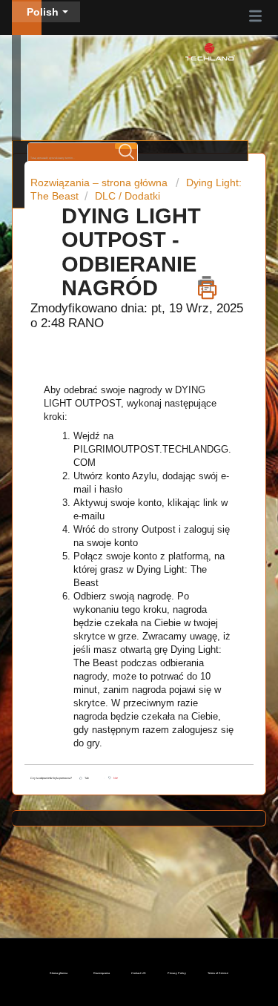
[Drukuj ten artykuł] (207, 284)
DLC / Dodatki (127, 196)
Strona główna (58, 973)
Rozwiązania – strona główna (100, 182)
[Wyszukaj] (126, 146)
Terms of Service (218, 973)
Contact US (138, 973)
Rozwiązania (101, 973)
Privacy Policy (177, 973)
